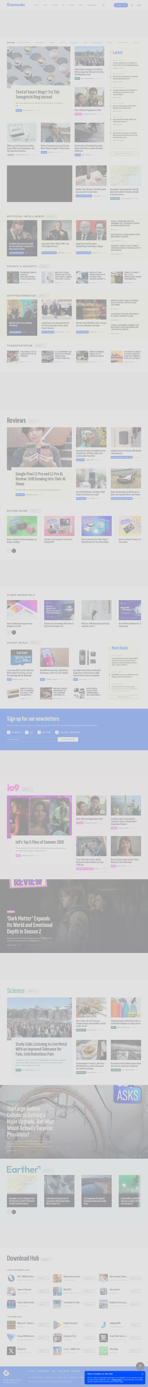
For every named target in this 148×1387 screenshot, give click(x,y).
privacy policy (117, 1380)
